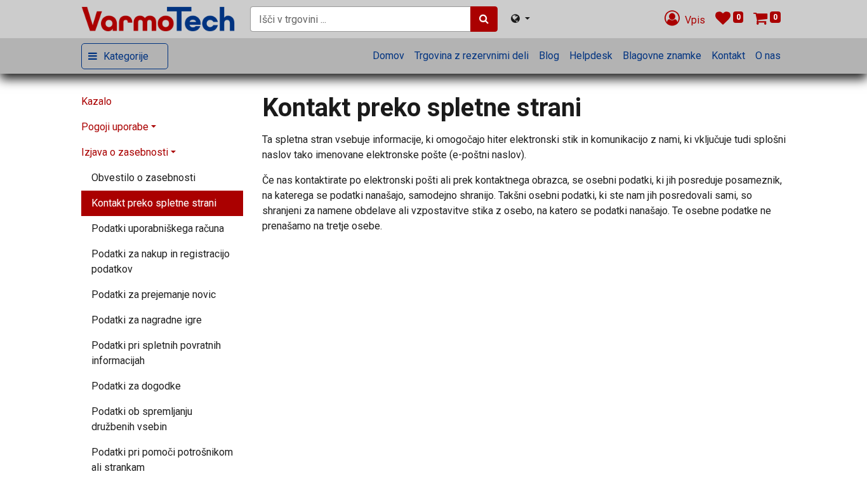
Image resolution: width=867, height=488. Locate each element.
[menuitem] (388, 56)
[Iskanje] (484, 19)
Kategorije (126, 56)
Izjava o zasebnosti (124, 152)
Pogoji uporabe (115, 127)
